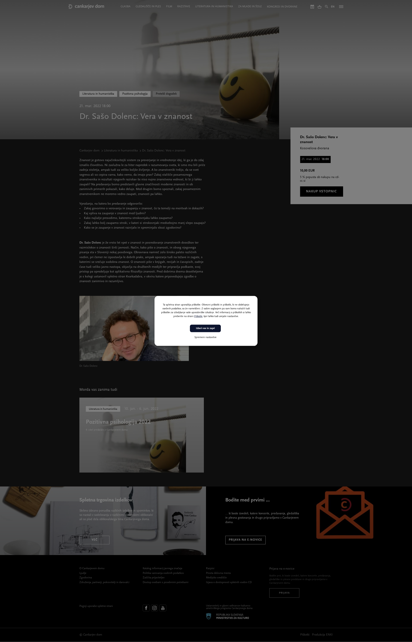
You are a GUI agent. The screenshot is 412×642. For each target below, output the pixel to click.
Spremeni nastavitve (205, 337)
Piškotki (198, 316)
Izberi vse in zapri (205, 328)
